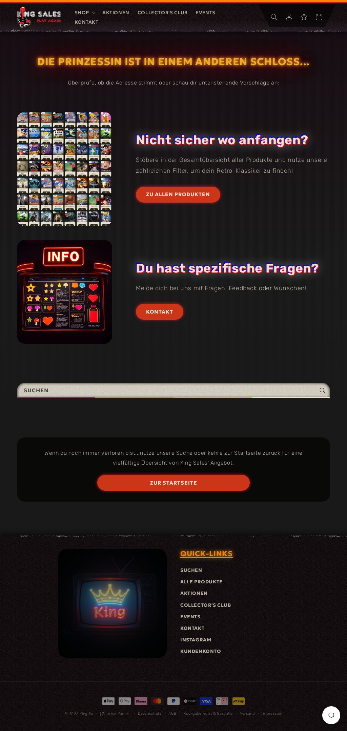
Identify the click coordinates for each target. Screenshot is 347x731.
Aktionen (194, 593)
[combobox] (173, 390)
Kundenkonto (200, 651)
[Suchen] (322, 390)
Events (190, 617)
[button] (84, 12)
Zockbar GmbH (115, 714)
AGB (172, 713)
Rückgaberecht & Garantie (208, 713)
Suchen (191, 570)
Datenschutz (150, 713)
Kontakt (192, 628)
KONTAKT (159, 311)
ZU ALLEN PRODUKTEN (178, 194)
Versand (247, 713)
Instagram (195, 640)
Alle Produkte (201, 582)
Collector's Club (205, 605)
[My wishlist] (304, 17)
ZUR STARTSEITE (173, 483)
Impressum (272, 713)
